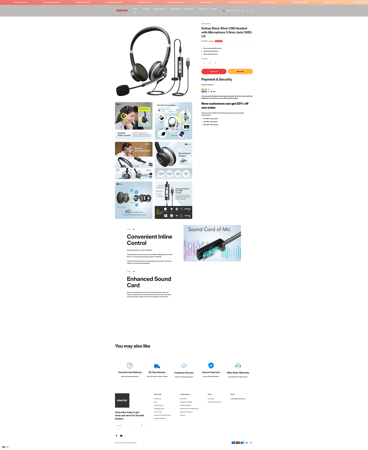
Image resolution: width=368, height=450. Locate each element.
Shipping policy (159, 408)
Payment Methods (160, 418)
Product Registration (214, 402)
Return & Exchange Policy (162, 415)
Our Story (211, 399)
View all (182, 415)
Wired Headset (175, 9)
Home (135, 9)
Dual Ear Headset (185, 405)
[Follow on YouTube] (121, 435)
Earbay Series (188, 9)
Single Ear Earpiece (186, 412)
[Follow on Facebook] (116, 435)
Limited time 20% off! (16, 2)
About (214, 9)
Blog (134, 12)
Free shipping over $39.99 (47, 2)
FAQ (155, 402)
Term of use (158, 412)
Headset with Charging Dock (189, 408)
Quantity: (204, 58)
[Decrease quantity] (204, 63)
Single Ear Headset (186, 402)
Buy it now (240, 71)
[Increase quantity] (215, 63)
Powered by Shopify (131, 442)
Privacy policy (158, 405)
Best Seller (146, 9)
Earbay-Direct (206, 23)
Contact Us (202, 9)
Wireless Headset (159, 9)
